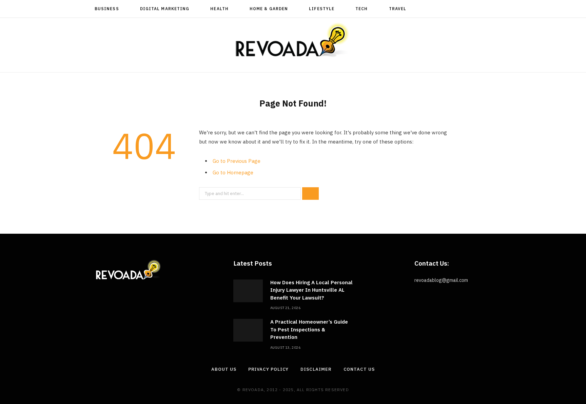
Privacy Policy (268, 369)
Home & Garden (269, 8)
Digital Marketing (164, 8)
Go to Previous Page (236, 161)
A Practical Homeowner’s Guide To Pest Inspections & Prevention (309, 329)
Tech (361, 8)
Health (219, 8)
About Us (223, 369)
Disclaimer (315, 369)
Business (107, 8)
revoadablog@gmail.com (441, 280)
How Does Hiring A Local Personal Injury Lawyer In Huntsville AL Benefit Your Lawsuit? (311, 290)
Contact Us (359, 369)
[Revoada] (293, 40)
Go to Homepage (233, 172)
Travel (397, 8)
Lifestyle (321, 8)
